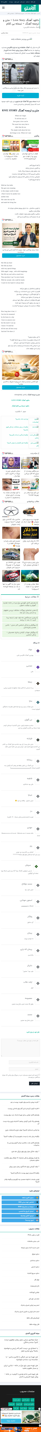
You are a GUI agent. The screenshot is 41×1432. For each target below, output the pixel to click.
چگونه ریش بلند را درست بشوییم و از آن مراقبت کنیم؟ (21, 1136)
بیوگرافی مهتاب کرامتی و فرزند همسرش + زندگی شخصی (21, 633)
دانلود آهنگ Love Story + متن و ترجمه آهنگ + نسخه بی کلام (21, 22)
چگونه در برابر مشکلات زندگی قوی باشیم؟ (17, 428)
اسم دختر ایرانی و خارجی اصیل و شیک (26, 1312)
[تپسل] (3, 59)
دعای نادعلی (35, 1267)
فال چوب (11, 1404)
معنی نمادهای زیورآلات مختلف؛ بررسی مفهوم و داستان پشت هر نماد (20, 611)
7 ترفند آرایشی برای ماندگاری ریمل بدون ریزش (24, 1167)
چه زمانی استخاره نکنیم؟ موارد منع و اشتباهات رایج (22, 1130)
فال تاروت (19, 1404)
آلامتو (38, 13)
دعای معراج (35, 1254)
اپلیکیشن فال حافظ (33, 1318)
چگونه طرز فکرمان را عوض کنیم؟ (17, 443)
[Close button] (40, 1425)
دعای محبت (16, 1400)
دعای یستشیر (34, 1260)
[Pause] (4, 82)
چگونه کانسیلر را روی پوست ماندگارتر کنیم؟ (25, 1173)
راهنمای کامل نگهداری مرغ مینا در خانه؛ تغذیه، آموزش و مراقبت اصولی (19, 604)
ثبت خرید (20, 95)
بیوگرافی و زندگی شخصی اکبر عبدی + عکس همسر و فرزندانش (20, 626)
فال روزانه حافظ (34, 1324)
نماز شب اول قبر (34, 1299)
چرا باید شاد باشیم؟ (21, 419)
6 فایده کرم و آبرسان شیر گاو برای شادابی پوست (23, 1109)
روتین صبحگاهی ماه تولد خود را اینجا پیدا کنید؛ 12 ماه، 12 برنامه (21, 619)
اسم (32, 1400)
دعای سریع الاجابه (33, 1273)
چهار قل (36, 1280)
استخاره (28, 2)
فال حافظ (33, 2)
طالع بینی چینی (29, 1404)
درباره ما (11, 2)
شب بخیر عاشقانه (33, 1241)
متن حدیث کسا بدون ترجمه (30, 1248)
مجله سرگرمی (4, 33)
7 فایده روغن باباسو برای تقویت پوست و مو (25, 1102)
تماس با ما (4, 2)
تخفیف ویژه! (11, 1421)
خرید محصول (20, 256)
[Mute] (7, 82)
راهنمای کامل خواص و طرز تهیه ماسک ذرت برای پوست (21, 1115)
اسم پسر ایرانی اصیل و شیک (30, 1305)
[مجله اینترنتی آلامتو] (30, 8)
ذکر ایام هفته (35, 1286)
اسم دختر (22, 2)
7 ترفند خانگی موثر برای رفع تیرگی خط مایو (25, 1152)
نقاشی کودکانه (34, 1292)
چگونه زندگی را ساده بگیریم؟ (18, 435)
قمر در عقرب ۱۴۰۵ (33, 1235)
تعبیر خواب (16, 2)
